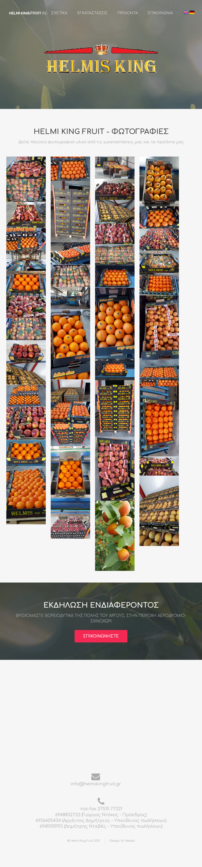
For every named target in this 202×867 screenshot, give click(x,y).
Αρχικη (34, 13)
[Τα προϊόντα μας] (28, 168)
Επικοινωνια (160, 13)
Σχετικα (59, 13)
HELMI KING (19, 13)
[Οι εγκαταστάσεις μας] (116, 168)
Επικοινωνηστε (101, 636)
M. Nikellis (128, 840)
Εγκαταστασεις (92, 13)
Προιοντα (128, 13)
